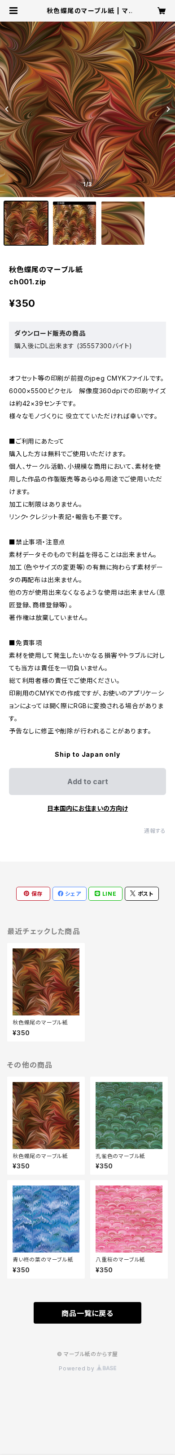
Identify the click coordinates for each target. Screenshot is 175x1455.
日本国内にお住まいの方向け (87, 808)
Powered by (77, 1368)
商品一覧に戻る (87, 1313)
